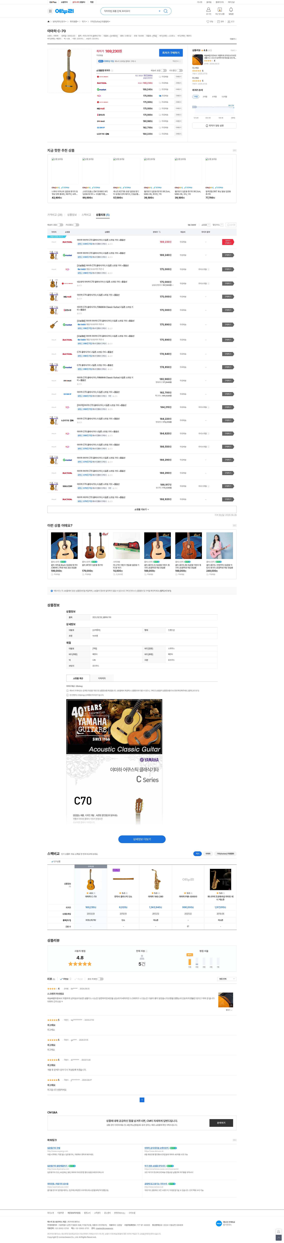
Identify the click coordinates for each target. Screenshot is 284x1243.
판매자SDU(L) (119, 1213)
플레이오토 (220, 2)
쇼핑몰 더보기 (141, 509)
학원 (91, 2)
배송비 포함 (155, 70)
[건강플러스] (53, 2)
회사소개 (50, 1213)
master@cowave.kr (104, 1228)
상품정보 (72, 214)
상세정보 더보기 (142, 839)
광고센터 (107, 1213)
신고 (111, 244)
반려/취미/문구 (59, 21)
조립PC (78, 2)
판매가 (155, 232)
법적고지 (87, 1213)
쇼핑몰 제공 (78, 678)
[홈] (48, 21)
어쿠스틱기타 (97, 617)
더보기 (232, 39)
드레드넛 (171, 630)
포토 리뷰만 (92, 979)
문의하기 (221, 1122)
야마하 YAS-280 (155, 896)
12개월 (224, 97)
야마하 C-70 (91, 896)
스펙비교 (86, 214)
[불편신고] (279, 1232)
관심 (211, 21)
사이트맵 (132, 1213)
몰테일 (208, 2)
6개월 (214, 97)
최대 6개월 (203, 269)
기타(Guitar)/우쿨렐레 (99, 21)
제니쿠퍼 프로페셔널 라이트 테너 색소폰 (220, 898)
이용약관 (60, 1213)
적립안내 (175, 61)
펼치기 (228, 1010)
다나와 (199, 2)
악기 (83, 21)
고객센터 (97, 1213)
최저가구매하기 (228, 242)
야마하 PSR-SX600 (188, 896)
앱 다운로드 (229, 1223)
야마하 (208, 854)
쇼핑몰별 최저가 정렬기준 (112, 70)
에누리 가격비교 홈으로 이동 (64, 11)
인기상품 (57, 861)
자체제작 (101, 678)
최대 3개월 (203, 486)
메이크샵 (231, 2)
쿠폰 (109, 396)
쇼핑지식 (64, 2)
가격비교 (54, 214)
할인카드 (216, 225)
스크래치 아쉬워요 (55, 993)
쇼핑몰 (204, 225)
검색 (165, 11)
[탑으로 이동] (279, 1238)
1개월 (196, 97)
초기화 (232, 225)
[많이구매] (123, 879)
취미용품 (73, 21)
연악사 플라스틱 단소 (123, 896)
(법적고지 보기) (165, 591)
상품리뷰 (103, 214)
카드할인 (172, 70)
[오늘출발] (192, 225)
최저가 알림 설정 (216, 125)
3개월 (205, 97)
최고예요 (51, 1025)
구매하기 (228, 255)
